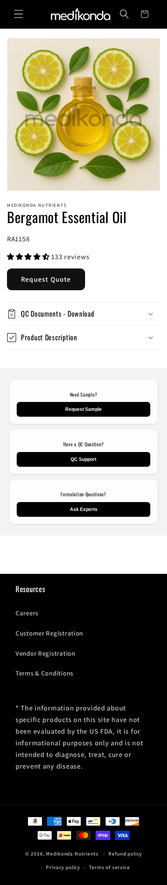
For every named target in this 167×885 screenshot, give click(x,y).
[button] (19, 14)
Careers (27, 613)
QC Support (83, 459)
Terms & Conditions (44, 673)
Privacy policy (63, 867)
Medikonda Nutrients (72, 854)
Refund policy (125, 853)
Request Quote (46, 279)
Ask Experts (83, 509)
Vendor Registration (45, 653)
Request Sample (83, 409)
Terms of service (109, 867)
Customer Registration (49, 633)
